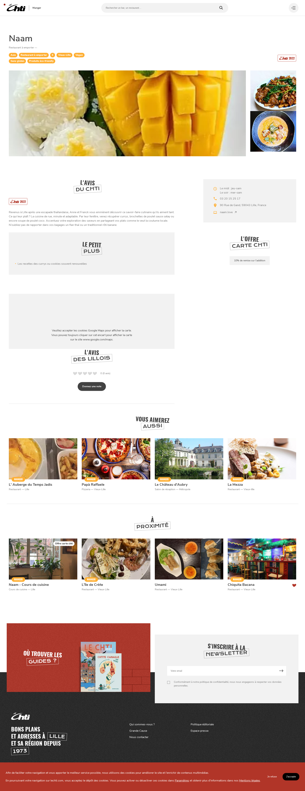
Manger (36, 8)
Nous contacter (138, 737)
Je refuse (272, 776)
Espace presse (199, 731)
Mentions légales (249, 781)
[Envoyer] (281, 671)
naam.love (226, 212)
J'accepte (291, 776)
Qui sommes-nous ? (142, 724)
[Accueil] (16, 8)
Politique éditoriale (202, 724)
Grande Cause (138, 731)
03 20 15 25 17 (230, 199)
